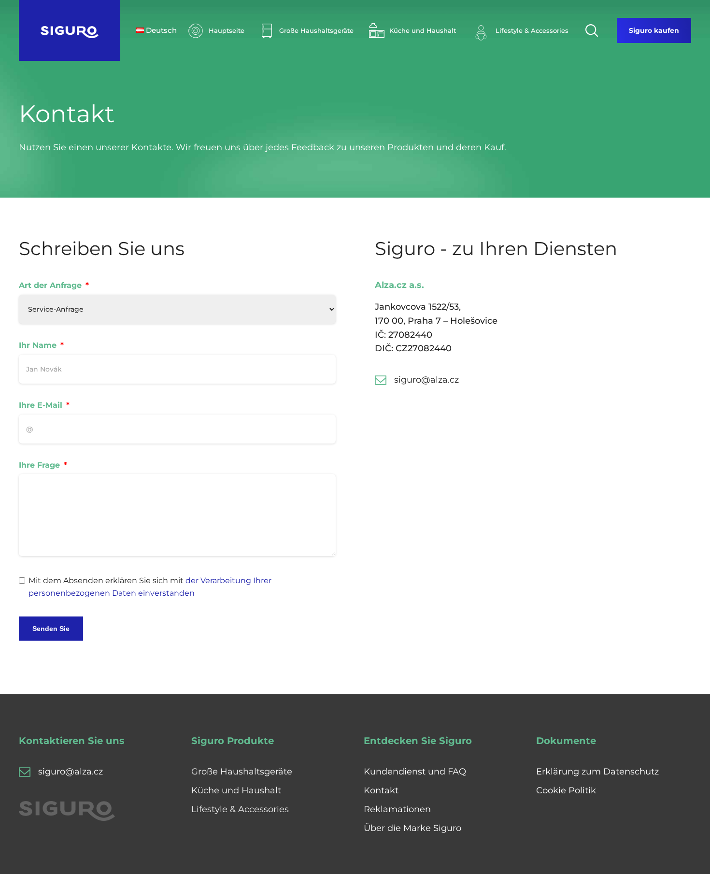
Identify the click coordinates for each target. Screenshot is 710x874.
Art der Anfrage (50, 285)
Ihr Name (38, 345)
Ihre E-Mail (40, 405)
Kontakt (381, 790)
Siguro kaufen (654, 30)
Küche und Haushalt (236, 790)
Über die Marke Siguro (412, 828)
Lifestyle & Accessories (240, 809)
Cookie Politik (566, 790)
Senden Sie (51, 628)
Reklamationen (397, 809)
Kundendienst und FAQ (415, 771)
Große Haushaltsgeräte (241, 771)
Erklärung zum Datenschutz (597, 771)
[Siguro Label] (69, 30)
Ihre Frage (39, 465)
